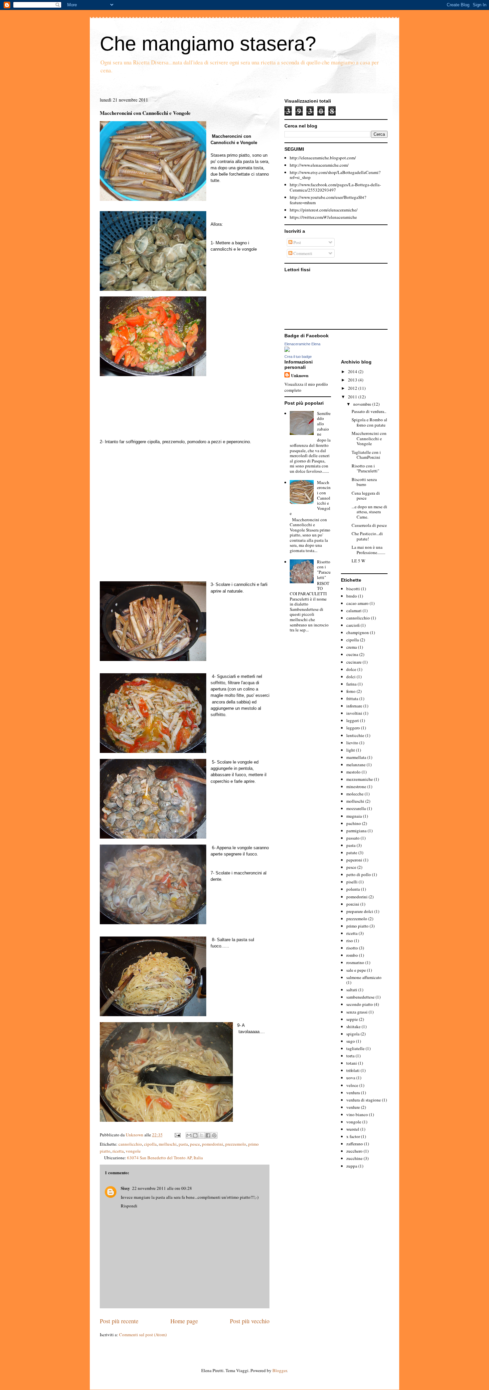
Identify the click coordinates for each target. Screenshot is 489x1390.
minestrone (356, 786)
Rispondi (129, 1206)
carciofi (353, 625)
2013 (353, 380)
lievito (352, 743)
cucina (352, 654)
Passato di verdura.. (369, 411)
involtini (354, 713)
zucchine (354, 1158)
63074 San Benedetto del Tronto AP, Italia (165, 1158)
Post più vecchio (249, 1321)
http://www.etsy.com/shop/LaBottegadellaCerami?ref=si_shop (335, 175)
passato (353, 838)
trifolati (353, 1070)
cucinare (354, 662)
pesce (195, 1144)
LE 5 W (358, 561)
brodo (351, 596)
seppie (352, 1019)
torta (350, 1056)
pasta (183, 1144)
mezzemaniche (359, 779)
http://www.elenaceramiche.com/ (319, 165)
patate (351, 853)
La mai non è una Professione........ (368, 549)
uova (350, 1078)
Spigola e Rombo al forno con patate (369, 422)
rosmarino (355, 962)
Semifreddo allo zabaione (324, 423)
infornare (354, 706)
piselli (352, 882)
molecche (355, 794)
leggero (353, 728)
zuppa (351, 1166)
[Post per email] (177, 1135)
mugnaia (354, 816)
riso (349, 940)
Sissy (125, 1188)
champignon (357, 632)
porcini (352, 904)
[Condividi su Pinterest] (214, 1135)
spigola (353, 1034)
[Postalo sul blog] (195, 1135)
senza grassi (357, 1012)
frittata (352, 698)
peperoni (354, 860)
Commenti (302, 253)
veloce (352, 1085)
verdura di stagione (363, 1100)
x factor (353, 1136)
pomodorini (212, 1144)
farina (351, 684)
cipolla (150, 1144)
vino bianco (357, 1114)
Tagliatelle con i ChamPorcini (366, 454)
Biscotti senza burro (364, 482)
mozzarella (356, 808)
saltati (351, 990)
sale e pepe (356, 970)
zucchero (354, 1151)
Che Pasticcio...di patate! (367, 536)
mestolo (353, 772)
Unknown (135, 1135)
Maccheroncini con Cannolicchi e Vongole (369, 438)
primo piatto (357, 926)
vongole (133, 1151)
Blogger (279, 1370)
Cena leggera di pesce (366, 495)
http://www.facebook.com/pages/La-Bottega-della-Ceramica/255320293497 (335, 187)
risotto (352, 948)
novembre (362, 404)
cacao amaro (357, 603)
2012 (353, 388)
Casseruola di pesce (369, 525)
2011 (353, 397)
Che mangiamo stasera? (208, 44)
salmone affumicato (364, 977)
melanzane (356, 765)
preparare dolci (359, 911)
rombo (352, 955)
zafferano (354, 1144)
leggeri (352, 720)
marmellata (356, 757)
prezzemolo (235, 1144)
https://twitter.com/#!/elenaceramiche (323, 217)
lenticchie (355, 735)
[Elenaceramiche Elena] (287, 350)
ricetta (118, 1151)
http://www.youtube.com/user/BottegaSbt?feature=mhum (328, 199)
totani (351, 1063)
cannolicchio (130, 1144)
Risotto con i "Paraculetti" (324, 569)
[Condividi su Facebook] (208, 1135)
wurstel (352, 1129)
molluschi (168, 1144)
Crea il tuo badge (298, 357)
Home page (184, 1321)
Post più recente (119, 1321)
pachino (353, 823)
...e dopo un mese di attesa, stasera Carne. (369, 512)
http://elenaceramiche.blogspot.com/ (323, 158)
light (350, 750)
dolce (351, 669)
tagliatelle (355, 1048)
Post (296, 242)
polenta (353, 889)
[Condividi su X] (201, 1135)
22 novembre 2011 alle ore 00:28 (162, 1188)
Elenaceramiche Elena (302, 344)
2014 (353, 371)
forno (351, 691)
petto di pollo (358, 874)
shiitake (353, 1026)
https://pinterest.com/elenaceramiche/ (324, 210)
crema (351, 647)
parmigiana (356, 831)
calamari (354, 610)
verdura (353, 1093)
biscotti (353, 589)
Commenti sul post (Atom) (143, 1335)
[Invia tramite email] (189, 1135)
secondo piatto (359, 1004)
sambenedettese (360, 997)
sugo (350, 1041)
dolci (351, 677)
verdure (353, 1107)
